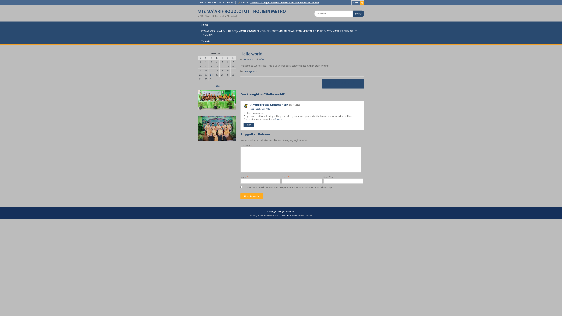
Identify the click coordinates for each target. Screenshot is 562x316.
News (355, 2)
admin (262, 59)
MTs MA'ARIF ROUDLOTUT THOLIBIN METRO (242, 11)
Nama (244, 177)
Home (204, 24)
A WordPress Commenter (269, 105)
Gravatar (278, 119)
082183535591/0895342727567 (216, 2)
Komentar (246, 145)
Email (285, 177)
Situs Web (328, 177)
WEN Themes (305, 215)
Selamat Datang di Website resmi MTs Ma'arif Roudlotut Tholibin (284, 2)
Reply (248, 124)
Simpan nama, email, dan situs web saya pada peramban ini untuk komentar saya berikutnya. (288, 187)
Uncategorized (250, 71)
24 (211, 74)
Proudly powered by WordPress (265, 215)
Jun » (218, 85)
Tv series (206, 41)
